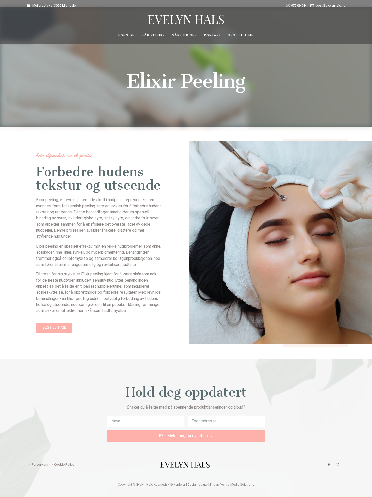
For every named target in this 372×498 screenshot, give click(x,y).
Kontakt (212, 35)
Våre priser (184, 35)
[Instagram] (337, 464)
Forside (126, 35)
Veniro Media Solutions (237, 484)
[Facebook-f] (329, 464)
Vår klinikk (153, 35)
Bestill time (241, 35)
